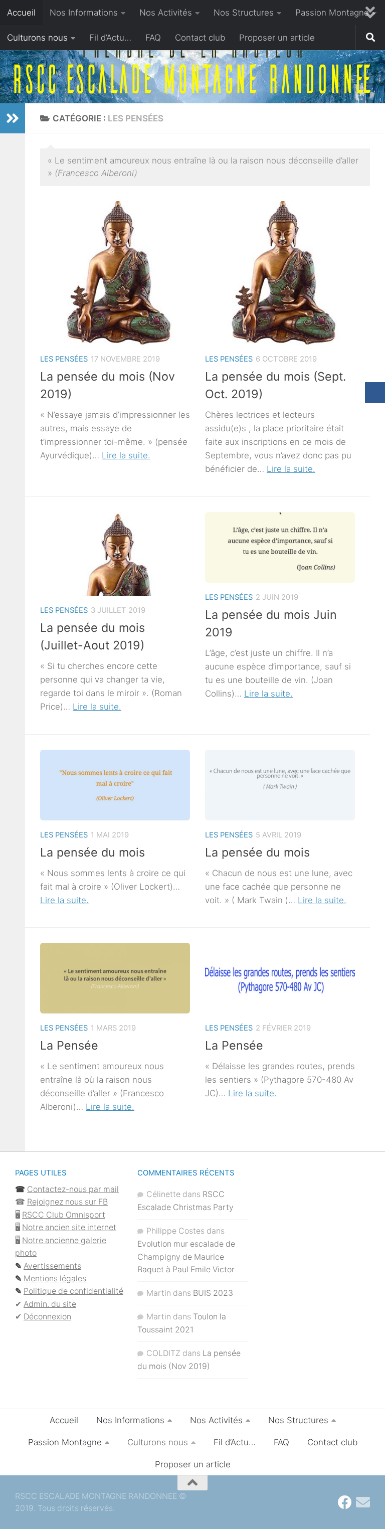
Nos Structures (244, 13)
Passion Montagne (332, 13)
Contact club (200, 38)
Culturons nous (37, 38)
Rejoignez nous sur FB (67, 1202)
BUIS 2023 (213, 1293)
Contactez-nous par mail (73, 1189)
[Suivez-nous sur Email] (363, 1502)
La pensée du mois (92, 852)
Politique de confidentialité (73, 1291)
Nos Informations (84, 13)
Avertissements (52, 1266)
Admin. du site (50, 1304)
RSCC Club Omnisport (63, 1215)
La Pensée (69, 1045)
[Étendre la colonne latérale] (12, 118)
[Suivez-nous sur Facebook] (345, 1502)
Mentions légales (55, 1278)
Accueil (21, 13)
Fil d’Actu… (110, 38)
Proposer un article (277, 38)
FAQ (153, 38)
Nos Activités (165, 13)
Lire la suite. (126, 455)
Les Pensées (64, 359)
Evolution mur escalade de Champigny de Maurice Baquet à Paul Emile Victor (186, 1256)
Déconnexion (47, 1316)
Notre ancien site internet (69, 1227)
